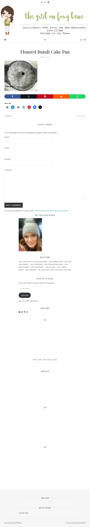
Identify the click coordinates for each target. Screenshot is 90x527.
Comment (8, 170)
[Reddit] (61, 96)
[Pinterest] (45, 96)
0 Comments (81, 116)
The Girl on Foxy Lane (45, 359)
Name (7, 137)
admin (9, 116)
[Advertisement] (45, 338)
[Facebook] (12, 96)
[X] (29, 96)
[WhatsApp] (77, 96)
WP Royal (18, 523)
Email (7, 148)
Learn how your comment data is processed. (51, 211)
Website (7, 159)
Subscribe (24, 295)
